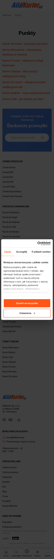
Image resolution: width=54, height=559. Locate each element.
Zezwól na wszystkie (27, 303)
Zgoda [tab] (7, 251)
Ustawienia (25, 313)
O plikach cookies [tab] (41, 251)
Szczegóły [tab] (21, 251)
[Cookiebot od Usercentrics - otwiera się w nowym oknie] (38, 243)
